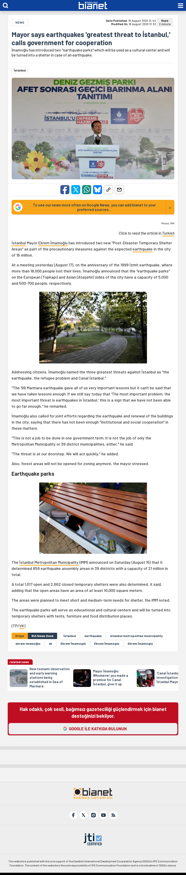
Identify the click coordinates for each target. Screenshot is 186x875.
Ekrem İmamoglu (106, 643)
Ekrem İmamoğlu (53, 242)
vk (50, 643)
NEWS (19, 22)
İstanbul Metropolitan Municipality (48, 562)
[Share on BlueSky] (97, 189)
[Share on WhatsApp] (86, 189)
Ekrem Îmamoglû (73, 643)
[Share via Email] (119, 189)
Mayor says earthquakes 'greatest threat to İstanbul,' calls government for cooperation (91, 38)
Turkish (168, 232)
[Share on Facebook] (64, 189)
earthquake (142, 248)
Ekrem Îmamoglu (140, 643)
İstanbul (19, 242)
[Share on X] (75, 189)
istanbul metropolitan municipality (136, 636)
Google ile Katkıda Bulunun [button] (98, 728)
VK (21, 625)
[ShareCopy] (108, 189)
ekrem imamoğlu (27, 643)
